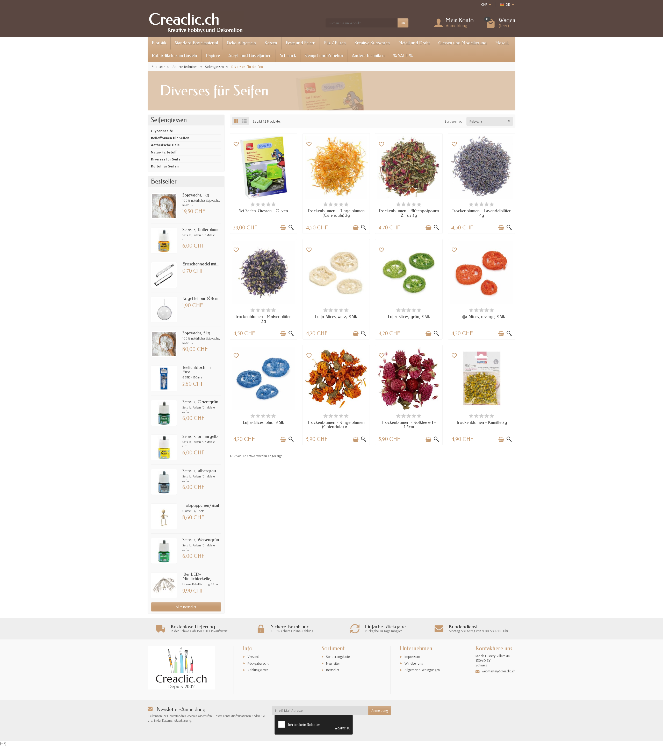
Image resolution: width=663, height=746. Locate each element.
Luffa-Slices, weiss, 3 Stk (336, 316)
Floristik (159, 42)
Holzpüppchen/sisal (200, 505)
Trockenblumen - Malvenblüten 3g (263, 318)
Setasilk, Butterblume (200, 229)
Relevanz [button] (476, 121)
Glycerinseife (162, 131)
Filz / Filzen (335, 42)
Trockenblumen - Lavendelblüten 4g (481, 213)
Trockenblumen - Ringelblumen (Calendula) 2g (336, 213)
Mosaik (502, 42)
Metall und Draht (414, 42)
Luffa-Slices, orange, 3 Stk (481, 316)
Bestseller (332, 669)
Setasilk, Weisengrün (200, 539)
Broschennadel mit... (200, 264)
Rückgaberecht (258, 663)
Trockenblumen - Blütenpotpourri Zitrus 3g (409, 213)
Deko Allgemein (241, 42)
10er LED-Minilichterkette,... (198, 576)
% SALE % (403, 55)
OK (403, 22)
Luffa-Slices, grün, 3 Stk (409, 316)
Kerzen (270, 42)
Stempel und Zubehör (324, 55)
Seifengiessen (169, 120)
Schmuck (288, 55)
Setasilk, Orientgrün (200, 401)
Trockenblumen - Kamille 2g (481, 422)
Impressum (412, 656)
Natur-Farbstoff (164, 152)
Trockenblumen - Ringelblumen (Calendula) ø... (336, 424)
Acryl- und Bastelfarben (249, 55)
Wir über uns (414, 663)
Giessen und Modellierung (462, 42)
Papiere (213, 55)
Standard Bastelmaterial (196, 42)
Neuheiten (333, 663)
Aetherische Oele (165, 145)
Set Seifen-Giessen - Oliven (263, 210)
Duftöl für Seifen (165, 166)
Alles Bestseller (186, 606)
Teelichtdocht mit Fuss (197, 369)
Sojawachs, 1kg (195, 195)
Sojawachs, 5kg (196, 332)
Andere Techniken (368, 55)
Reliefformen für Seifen (170, 138)
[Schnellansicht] (291, 227)
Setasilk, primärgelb (200, 436)
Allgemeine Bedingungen (422, 669)
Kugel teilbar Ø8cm (200, 298)
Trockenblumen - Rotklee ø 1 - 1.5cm (409, 424)
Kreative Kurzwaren (372, 42)
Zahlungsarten (258, 669)
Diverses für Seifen (167, 159)
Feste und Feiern (300, 42)
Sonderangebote (338, 656)
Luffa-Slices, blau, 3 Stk (263, 422)
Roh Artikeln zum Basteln (174, 55)
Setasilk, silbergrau (199, 470)
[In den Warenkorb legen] (283, 227)
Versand (253, 656)
